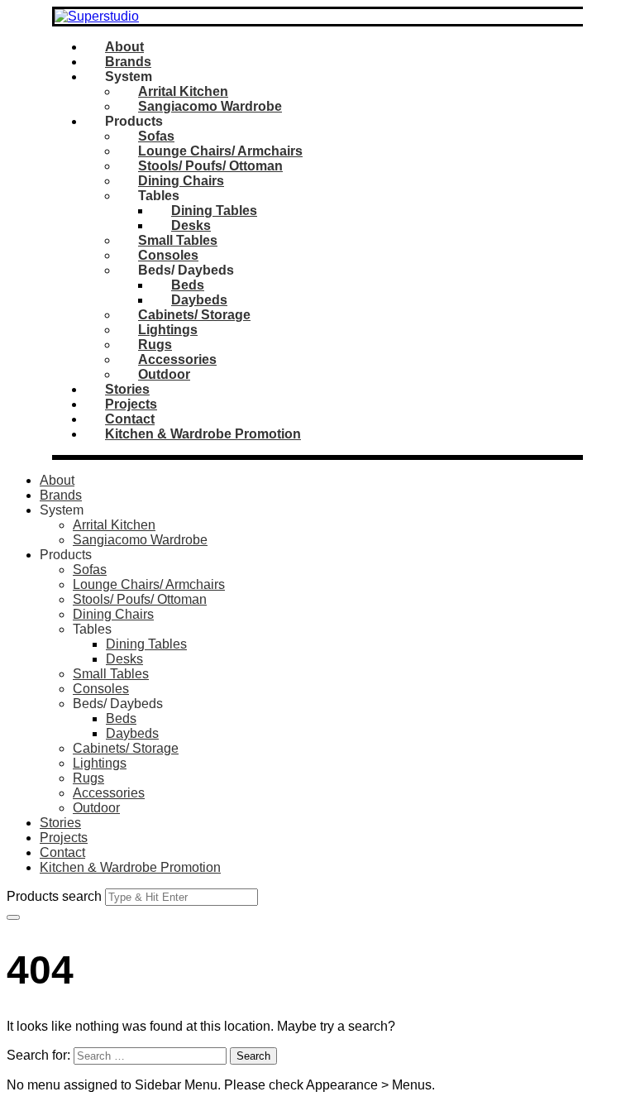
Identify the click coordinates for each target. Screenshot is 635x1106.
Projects (131, 404)
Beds (187, 285)
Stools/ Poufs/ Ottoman (210, 166)
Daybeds (199, 300)
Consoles (168, 255)
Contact (130, 419)
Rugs (155, 345)
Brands (128, 62)
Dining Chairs (181, 181)
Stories (127, 389)
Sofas (156, 136)
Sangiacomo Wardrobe (210, 106)
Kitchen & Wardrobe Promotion (203, 434)
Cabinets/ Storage (194, 315)
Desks (191, 225)
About (124, 47)
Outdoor (164, 374)
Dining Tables (214, 210)
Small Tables (177, 240)
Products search (54, 896)
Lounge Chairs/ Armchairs (220, 151)
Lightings (168, 330)
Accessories (177, 359)
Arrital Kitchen (183, 91)
